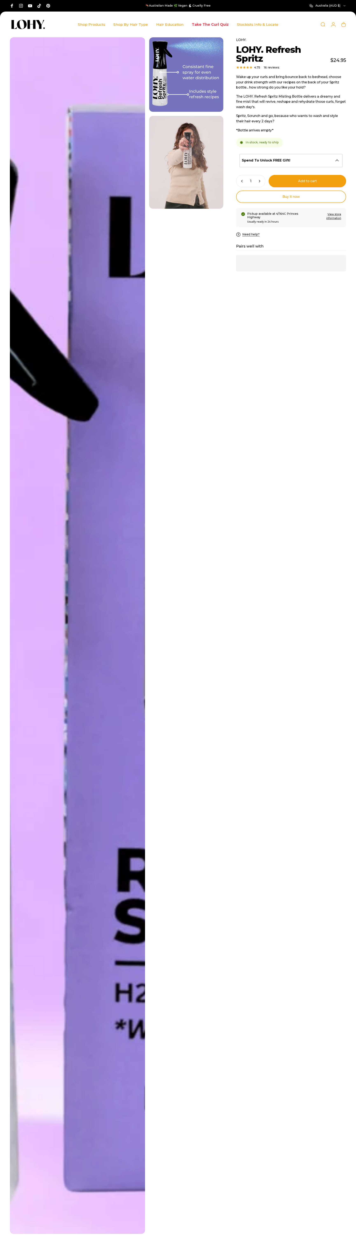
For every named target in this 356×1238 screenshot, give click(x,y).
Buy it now (291, 197)
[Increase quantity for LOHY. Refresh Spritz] (260, 181)
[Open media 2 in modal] (186, 74)
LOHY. (241, 40)
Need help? (251, 234)
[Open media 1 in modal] (77, 635)
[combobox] (328, 6)
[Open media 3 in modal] (186, 162)
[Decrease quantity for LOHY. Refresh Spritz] (241, 181)
